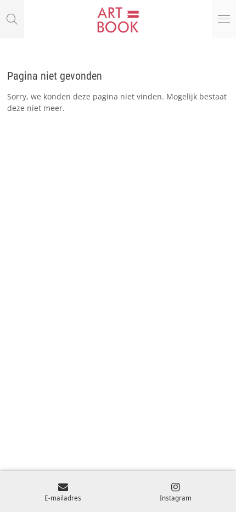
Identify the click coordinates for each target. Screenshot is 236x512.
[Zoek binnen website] (12, 19)
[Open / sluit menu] (224, 19)
